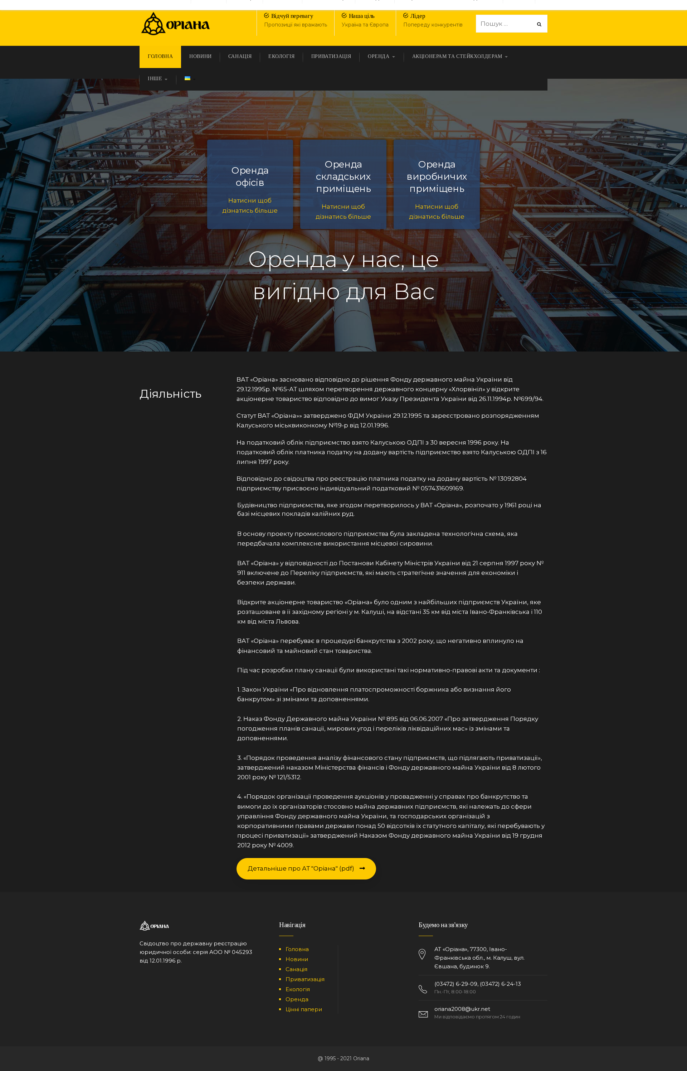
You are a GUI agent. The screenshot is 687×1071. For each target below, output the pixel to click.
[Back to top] (664, 1048)
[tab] (392, 510)
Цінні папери (304, 1009)
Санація (296, 969)
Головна (297, 949)
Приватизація (305, 979)
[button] (306, 868)
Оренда (297, 999)
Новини (297, 959)
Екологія (298, 989)
